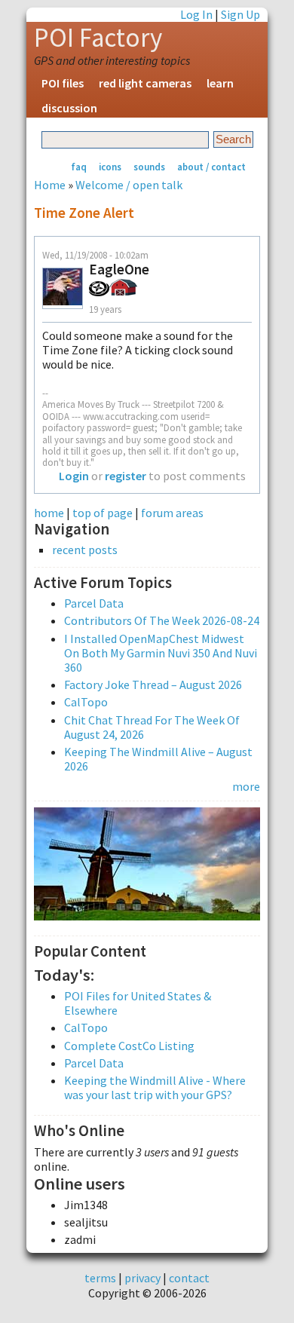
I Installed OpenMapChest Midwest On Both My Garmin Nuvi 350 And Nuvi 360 (160, 653)
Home (50, 184)
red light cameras (145, 82)
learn (220, 82)
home (49, 512)
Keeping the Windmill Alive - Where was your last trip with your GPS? (155, 1087)
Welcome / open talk (128, 184)
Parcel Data (94, 603)
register (125, 475)
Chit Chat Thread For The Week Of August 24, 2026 (152, 727)
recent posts (85, 550)
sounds (149, 167)
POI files (62, 82)
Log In (196, 14)
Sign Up (240, 14)
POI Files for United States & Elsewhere (137, 1003)
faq (79, 167)
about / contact (211, 167)
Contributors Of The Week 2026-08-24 (161, 620)
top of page (102, 512)
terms (100, 1277)
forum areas (172, 512)
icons (110, 167)
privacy (142, 1277)
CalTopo (86, 701)
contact (189, 1277)
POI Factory (98, 37)
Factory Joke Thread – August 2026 (153, 684)
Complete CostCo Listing (129, 1045)
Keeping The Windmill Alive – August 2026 (158, 758)
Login (74, 475)
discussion (69, 107)
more (246, 786)
